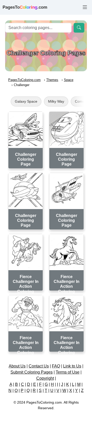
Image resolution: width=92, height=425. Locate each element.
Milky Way (56, 101)
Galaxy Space (26, 101)
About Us (17, 366)
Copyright (45, 378)
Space (68, 80)
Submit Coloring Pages (31, 372)
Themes (52, 80)
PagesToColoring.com (24, 80)
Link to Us (72, 366)
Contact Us (39, 366)
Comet (80, 101)
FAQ (56, 366)
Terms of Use (67, 372)
